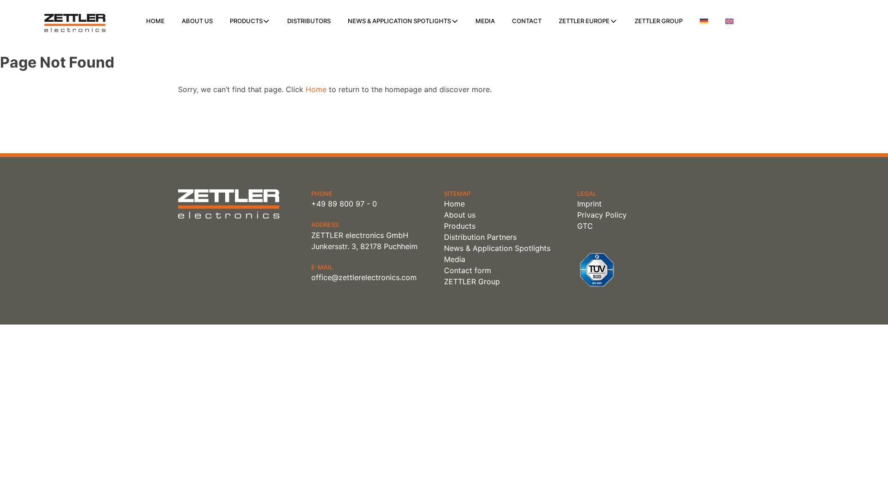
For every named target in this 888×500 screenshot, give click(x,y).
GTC (585, 226)
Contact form (467, 270)
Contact (527, 21)
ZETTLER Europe (584, 21)
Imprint (589, 203)
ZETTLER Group (659, 21)
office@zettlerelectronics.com (364, 277)
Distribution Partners (480, 237)
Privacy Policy (602, 214)
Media (485, 21)
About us (197, 21)
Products (246, 21)
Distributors (309, 21)
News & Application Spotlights (399, 21)
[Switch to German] (704, 21)
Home (155, 21)
